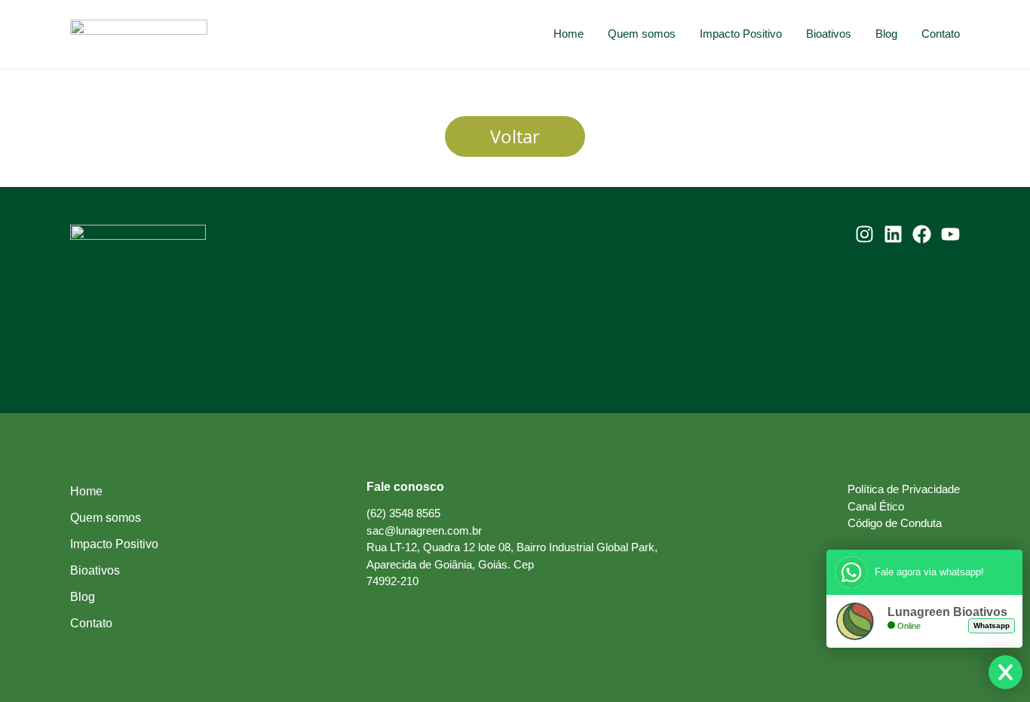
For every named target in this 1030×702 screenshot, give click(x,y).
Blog (886, 33)
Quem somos (642, 33)
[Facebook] (921, 234)
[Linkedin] (893, 234)
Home (568, 33)
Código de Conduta (895, 523)
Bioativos (828, 33)
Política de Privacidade (904, 489)
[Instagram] (864, 234)
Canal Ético (876, 506)
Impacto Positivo (741, 33)
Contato (940, 33)
